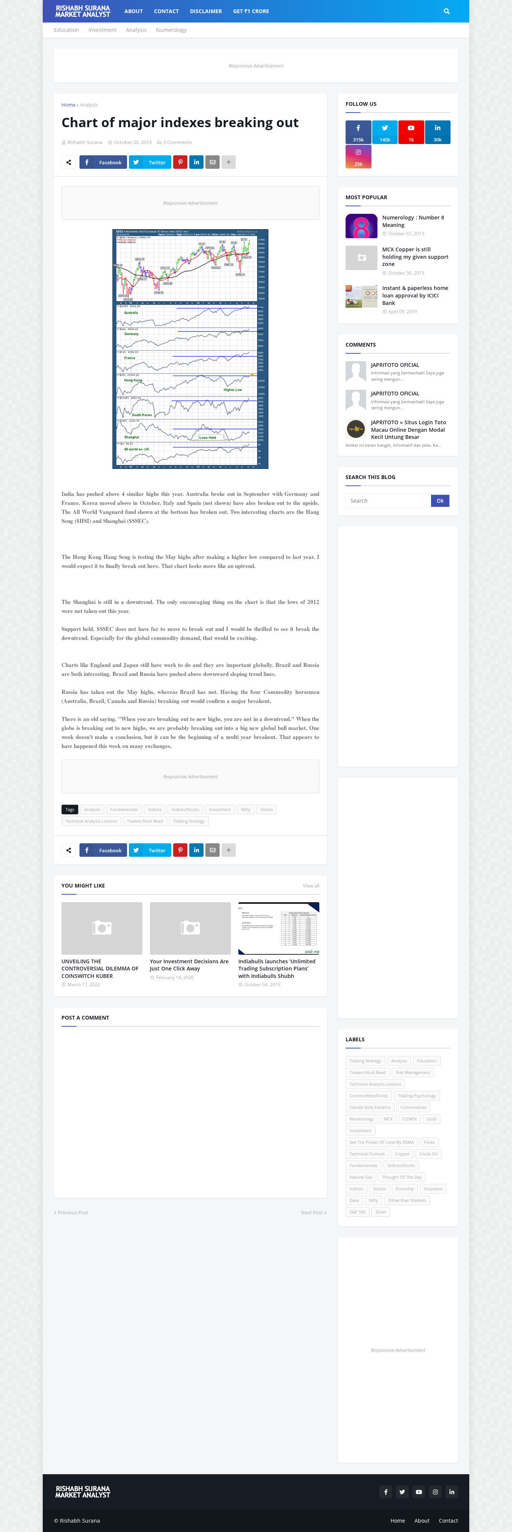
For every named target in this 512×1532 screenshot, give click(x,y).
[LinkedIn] (196, 162)
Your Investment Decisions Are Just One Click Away (189, 965)
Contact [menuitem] (166, 11)
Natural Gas (361, 1177)
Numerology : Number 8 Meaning (413, 221)
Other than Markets (407, 1200)
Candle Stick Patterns (370, 1107)
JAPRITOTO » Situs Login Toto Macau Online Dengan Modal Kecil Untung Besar (408, 429)
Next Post (312, 1212)
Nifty (245, 809)
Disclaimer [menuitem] (206, 11)
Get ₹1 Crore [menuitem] (251, 11)
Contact (448, 1520)
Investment (102, 29)
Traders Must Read (145, 821)
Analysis (136, 29)
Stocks (266, 809)
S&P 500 (357, 1212)
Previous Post (73, 1212)
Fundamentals (124, 809)
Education (66, 29)
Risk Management (413, 1072)
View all (311, 885)
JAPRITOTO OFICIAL (395, 364)
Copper (402, 1154)
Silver (381, 1212)
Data (354, 1200)
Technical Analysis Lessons (91, 821)
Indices (155, 809)
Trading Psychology (417, 1095)
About (422, 1520)
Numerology (171, 29)
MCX (388, 1119)
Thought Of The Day (402, 1177)
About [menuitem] (133, 11)
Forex (429, 1142)
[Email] (212, 162)
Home (68, 104)
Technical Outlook (367, 1154)
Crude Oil (428, 1154)
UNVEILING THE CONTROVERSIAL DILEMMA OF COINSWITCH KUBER (99, 968)
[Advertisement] (398, 646)
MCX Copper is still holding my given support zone (415, 256)
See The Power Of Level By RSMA (382, 1142)
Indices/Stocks (185, 809)
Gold (431, 1119)
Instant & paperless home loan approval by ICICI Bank (415, 295)
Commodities (414, 1107)
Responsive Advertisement (256, 65)
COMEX (410, 1119)
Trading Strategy (189, 821)
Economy (405, 1188)
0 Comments (177, 142)
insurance (433, 1188)
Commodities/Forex (369, 1095)
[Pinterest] (180, 162)
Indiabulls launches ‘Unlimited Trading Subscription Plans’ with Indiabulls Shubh (277, 968)
